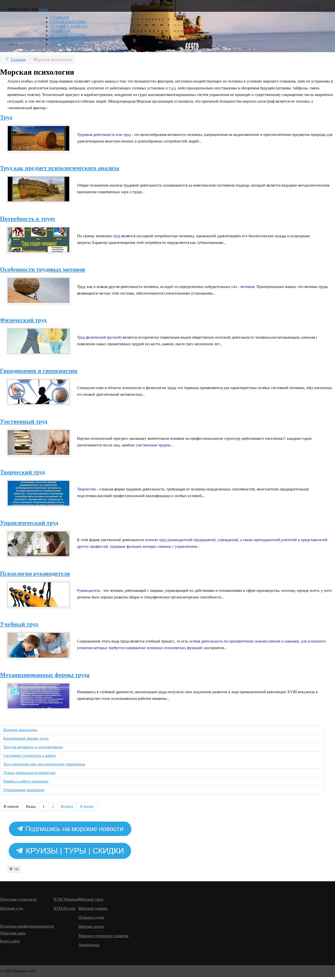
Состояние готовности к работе (29, 755)
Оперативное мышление (23, 790)
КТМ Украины (66, 899)
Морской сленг (91, 899)
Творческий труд (22, 472)
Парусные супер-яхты (18, 899)
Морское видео (91, 926)
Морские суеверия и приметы (103, 936)
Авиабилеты (89, 945)
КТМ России (64, 908)
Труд (6, 117)
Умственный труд (23, 421)
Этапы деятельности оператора (29, 773)
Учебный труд (19, 624)
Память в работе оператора (25, 781)
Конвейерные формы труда (26, 738)
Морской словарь (92, 908)
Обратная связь (13, 933)
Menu (43, 9)
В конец (87, 806)
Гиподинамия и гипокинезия (38, 371)
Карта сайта (10, 941)
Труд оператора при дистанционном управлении (44, 764)
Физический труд (23, 320)
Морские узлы (65, 44)
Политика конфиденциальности (27, 926)
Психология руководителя (35, 573)
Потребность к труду (27, 218)
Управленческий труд (29, 523)
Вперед (67, 806)
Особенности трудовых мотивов (42, 269)
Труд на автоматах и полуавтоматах (33, 747)
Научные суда (11, 908)
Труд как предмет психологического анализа (59, 168)
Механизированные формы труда (45, 675)
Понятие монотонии (20, 730)
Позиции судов (91, 917)
